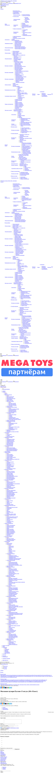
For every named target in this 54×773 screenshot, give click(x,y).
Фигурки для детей (12, 403)
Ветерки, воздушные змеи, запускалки (17, 684)
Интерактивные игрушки (13, 598)
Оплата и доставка (3, 756)
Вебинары (2, 753)
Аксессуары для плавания (5, 684)
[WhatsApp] (8, 687)
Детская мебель (31, 675)
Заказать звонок (3, 387)
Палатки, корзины (12, 620)
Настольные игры (12, 617)
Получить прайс (3, 757)
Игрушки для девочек (11, 471)
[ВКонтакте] (1, 687)
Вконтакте (6, 666)
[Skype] (10, 687)
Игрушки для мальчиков (11, 490)
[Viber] (7, 687)
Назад (6, 392)
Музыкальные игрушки (13, 612)
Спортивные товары (12, 414)
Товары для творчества (11, 525)
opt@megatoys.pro (4, 664)
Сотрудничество (3, 758)
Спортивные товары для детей (12, 516)
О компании (7, 649)
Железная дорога (24, 679)
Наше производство (10, 396)
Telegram (5, 667)
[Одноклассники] (2, 687)
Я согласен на (10, 727)
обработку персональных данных (13, 727)
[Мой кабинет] (1, 354)
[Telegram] (11, 687)
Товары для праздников (19, 681)
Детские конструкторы (11, 447)
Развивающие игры (12, 641)
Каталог (6, 393)
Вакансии (2, 752)
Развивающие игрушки (13, 423)
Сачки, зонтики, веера (28, 684)
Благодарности (3, 754)
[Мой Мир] (4, 687)
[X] (5, 687)
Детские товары (9, 454)
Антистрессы (9, 434)
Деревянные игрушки (11, 439)
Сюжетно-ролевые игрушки (14, 408)
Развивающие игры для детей (12, 507)
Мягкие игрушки (33, 681)
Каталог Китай (9, 543)
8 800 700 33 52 (3, 5)
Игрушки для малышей (11, 481)
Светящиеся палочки (35, 684)
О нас (1, 751)
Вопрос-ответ (2, 760)
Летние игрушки (10, 500)
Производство (3, 759)
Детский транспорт (10, 461)
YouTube (5, 668)
